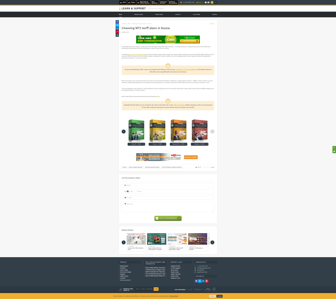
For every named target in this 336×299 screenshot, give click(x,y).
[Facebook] (196, 281)
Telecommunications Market (152, 167)
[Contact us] (334, 151)
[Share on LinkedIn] (117, 28)
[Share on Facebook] (117, 21)
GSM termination (179, 105)
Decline (212, 296)
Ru (215, 2)
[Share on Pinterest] (117, 31)
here (158, 96)
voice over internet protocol (138, 54)
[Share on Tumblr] (117, 35)
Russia (124, 167)
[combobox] (131, 191)
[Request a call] (334, 148)
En (212, 2)
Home (124, 23)
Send (156, 289)
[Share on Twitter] (117, 25)
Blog (129, 23)
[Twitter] (200, 281)
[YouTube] (206, 281)
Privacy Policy (173, 296)
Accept (220, 296)
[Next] (212, 242)
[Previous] (124, 131)
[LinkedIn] (203, 281)
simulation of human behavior (186, 69)
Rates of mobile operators (135, 167)
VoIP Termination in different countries (172, 167)
